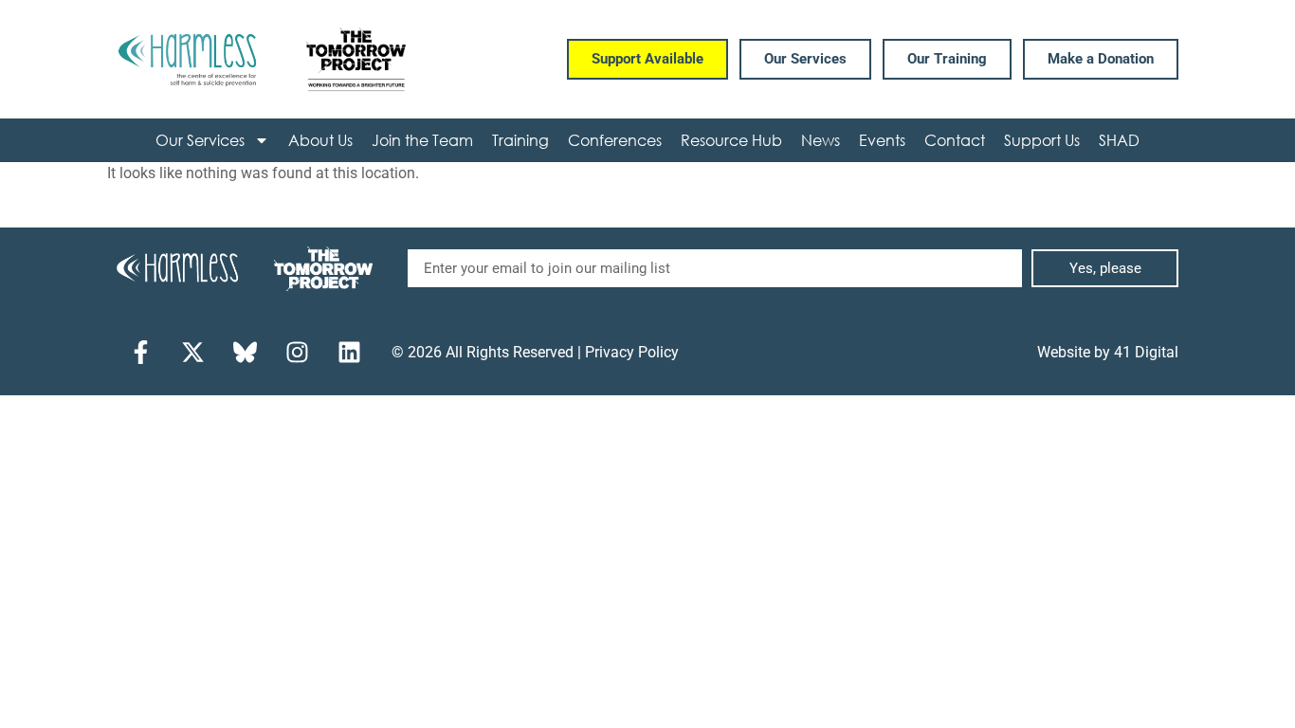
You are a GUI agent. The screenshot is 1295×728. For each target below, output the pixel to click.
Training (520, 140)
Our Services (200, 140)
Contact (954, 140)
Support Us (1042, 140)
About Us (320, 140)
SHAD (1119, 140)
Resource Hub (731, 140)
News (820, 140)
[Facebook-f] (140, 352)
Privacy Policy (632, 352)
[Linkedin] (349, 352)
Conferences (615, 140)
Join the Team (422, 140)
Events (882, 140)
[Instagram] (296, 352)
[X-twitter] (192, 352)
